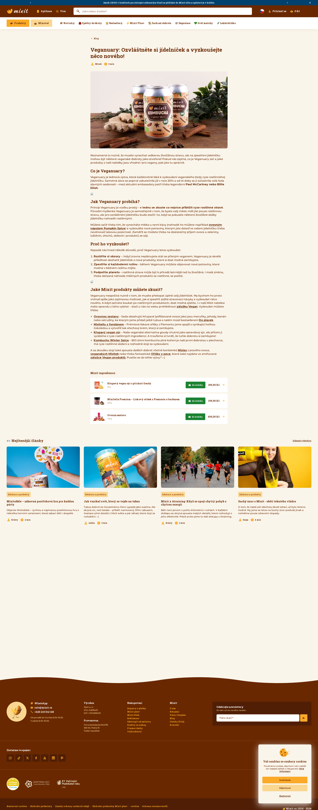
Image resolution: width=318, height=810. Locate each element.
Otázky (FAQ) (177, 721)
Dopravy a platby (136, 708)
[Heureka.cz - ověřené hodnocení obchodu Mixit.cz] (13, 784)
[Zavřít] (310, 2)
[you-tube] (44, 758)
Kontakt (174, 725)
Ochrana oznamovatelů (154, 806)
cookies (135, 806)
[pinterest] (62, 758)
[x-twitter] (27, 758)
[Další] (287, 2)
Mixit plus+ (133, 711)
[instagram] (10, 758)
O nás (173, 708)
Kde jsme (174, 711)
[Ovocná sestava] (159, 416)
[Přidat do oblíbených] (223, 385)
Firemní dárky (135, 728)
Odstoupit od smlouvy (139, 721)
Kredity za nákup (136, 725)
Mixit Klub (133, 715)
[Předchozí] (30, 2)
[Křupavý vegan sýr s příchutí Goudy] (159, 385)
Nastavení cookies (17, 806)
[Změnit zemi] (262, 11)
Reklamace (133, 718)
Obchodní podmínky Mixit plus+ (110, 806)
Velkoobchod (134, 731)
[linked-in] (53, 758)
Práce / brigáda (178, 715)
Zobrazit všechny (302, 440)
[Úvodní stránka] (17, 11)
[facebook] (36, 758)
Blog (172, 718)
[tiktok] (19, 758)
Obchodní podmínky (41, 806)
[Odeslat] (303, 718)
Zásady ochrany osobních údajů (72, 806)
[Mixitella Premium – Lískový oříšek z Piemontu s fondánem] (159, 401)
